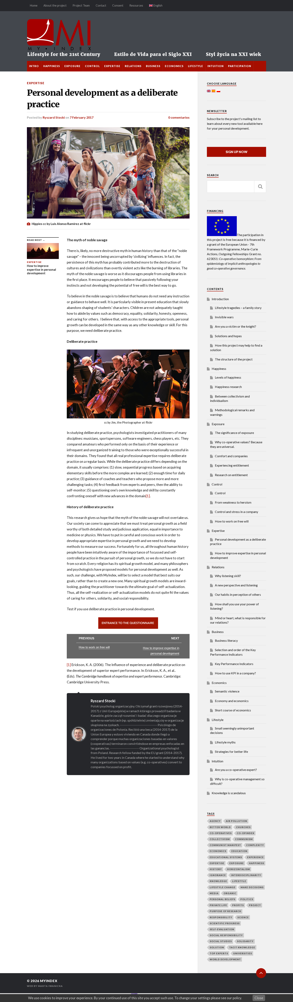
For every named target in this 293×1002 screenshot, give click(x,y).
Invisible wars (224, 317)
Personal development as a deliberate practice (102, 98)
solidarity (245, 941)
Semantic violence (227, 691)
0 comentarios (179, 117)
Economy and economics (232, 701)
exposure (236, 863)
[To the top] (261, 973)
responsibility (221, 917)
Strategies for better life (231, 751)
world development (225, 959)
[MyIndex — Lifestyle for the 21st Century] (146, 36)
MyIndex (48, 981)
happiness (256, 863)
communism (244, 839)
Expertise (112, 66)
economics (218, 851)
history (216, 869)
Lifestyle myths (225, 742)
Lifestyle (195, 66)
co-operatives (221, 833)
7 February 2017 (81, 117)
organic (230, 893)
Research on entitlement (231, 475)
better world (220, 827)
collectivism (220, 839)
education (239, 851)
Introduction (220, 299)
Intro (34, 66)
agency (215, 821)
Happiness (51, 66)
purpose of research (225, 911)
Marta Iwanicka (50, 985)
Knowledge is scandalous (229, 793)
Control (92, 66)
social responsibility (226, 935)
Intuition (215, 66)
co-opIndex (245, 833)
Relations (133, 66)
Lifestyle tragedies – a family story (238, 308)
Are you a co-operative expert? (236, 770)
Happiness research (228, 387)
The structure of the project (234, 359)
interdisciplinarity (246, 875)
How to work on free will (232, 521)
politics (246, 899)
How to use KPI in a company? (235, 673)
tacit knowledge (242, 947)
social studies (221, 941)
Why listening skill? (228, 576)
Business (153, 66)
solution (217, 947)
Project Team (81, 5)
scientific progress (225, 923)
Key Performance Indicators (234, 664)
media (214, 893)
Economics (174, 66)
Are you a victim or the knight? (235, 326)
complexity (255, 845)
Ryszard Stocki (54, 117)
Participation (239, 66)
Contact (101, 5)
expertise (217, 863)
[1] (148, 496)
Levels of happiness (228, 377)
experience (255, 857)
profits (238, 905)
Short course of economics (233, 710)
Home (33, 5)
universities (242, 953)
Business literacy (226, 640)
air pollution (236, 821)
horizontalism (238, 869)
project (255, 905)
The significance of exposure (234, 433)
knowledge (218, 881)
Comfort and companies (231, 456)
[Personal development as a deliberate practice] (108, 173)
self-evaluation (222, 929)
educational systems (226, 857)
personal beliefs (222, 899)
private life (218, 905)
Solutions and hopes (228, 336)
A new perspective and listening (236, 585)
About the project (55, 5)
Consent (117, 5)
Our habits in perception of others (238, 594)
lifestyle (239, 881)
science (243, 917)
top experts (219, 953)
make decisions (252, 887)
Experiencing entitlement (232, 465)
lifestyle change (222, 887)
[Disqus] (108, 825)
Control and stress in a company (236, 512)
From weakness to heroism (233, 502)
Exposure (72, 66)
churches (243, 827)
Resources (136, 5)
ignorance (218, 875)
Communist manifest (225, 845)
